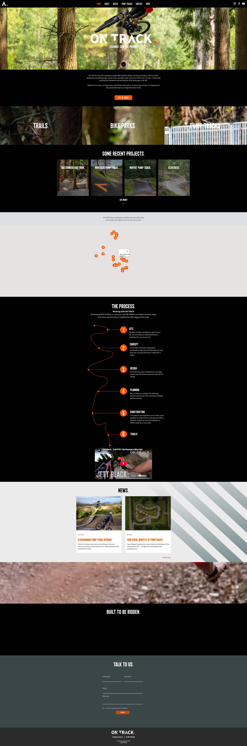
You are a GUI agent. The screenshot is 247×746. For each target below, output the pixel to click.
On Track (123, 741)
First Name (106, 676)
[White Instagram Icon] (234, 3)
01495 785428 (130, 737)
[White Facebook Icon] (239, 3)
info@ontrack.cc (117, 737)
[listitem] (73, 178)
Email (105, 688)
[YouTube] (243, 3)
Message (106, 696)
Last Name (127, 676)
